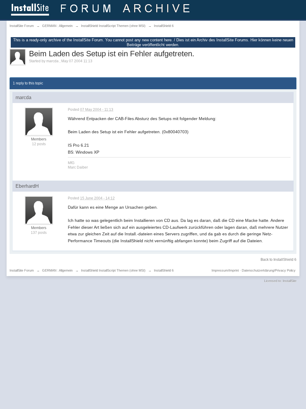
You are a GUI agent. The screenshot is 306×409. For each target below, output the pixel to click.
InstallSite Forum (22, 270)
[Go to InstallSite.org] (101, 9)
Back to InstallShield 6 (278, 259)
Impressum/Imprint (225, 270)
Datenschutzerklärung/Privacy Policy (269, 270)
